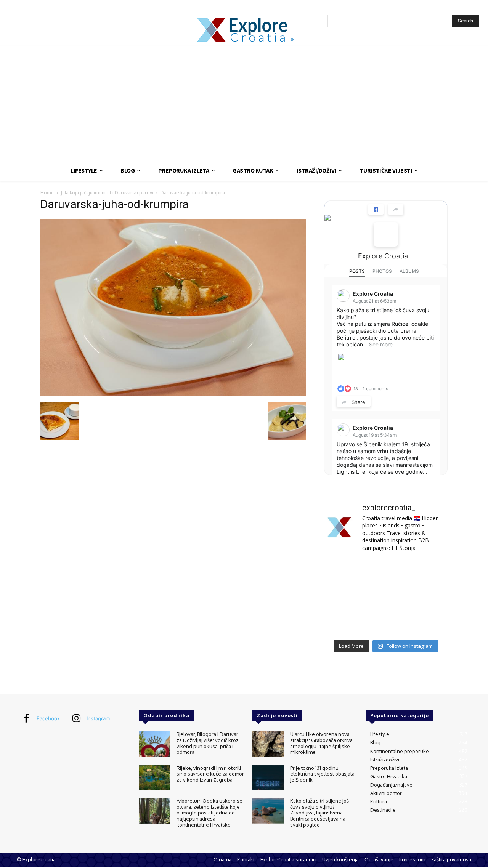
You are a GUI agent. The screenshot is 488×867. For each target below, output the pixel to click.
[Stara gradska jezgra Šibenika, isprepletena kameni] (343, 572)
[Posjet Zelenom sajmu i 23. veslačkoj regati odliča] (385, 622)
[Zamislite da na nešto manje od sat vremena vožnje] (343, 597)
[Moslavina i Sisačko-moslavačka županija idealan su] (428, 622)
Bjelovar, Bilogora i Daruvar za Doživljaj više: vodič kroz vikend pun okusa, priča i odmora (208, 743)
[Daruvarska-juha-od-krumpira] (173, 394)
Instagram (98, 718)
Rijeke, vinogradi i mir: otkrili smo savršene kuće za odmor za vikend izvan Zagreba (210, 774)
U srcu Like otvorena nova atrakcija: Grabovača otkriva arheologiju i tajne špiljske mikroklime (321, 743)
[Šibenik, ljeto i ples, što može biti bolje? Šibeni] (428, 572)
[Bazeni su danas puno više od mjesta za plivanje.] (385, 572)
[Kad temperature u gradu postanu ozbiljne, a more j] (343, 622)
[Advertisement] (244, 103)
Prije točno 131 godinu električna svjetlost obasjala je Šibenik (322, 774)
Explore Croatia (383, 256)
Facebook (48, 718)
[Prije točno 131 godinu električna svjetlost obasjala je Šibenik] (268, 778)
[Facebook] (26, 718)
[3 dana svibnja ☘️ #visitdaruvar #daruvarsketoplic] (428, 597)
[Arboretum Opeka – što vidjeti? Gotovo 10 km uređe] (385, 597)
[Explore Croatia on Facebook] (386, 234)
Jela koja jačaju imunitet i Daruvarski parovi (107, 192)
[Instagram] (76, 718)
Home (47, 192)
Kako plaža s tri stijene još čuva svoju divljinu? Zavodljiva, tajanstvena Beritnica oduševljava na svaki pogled (319, 812)
